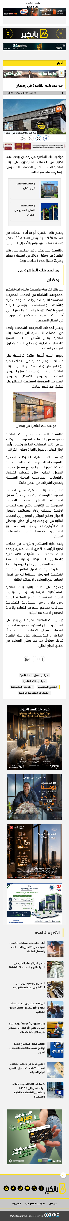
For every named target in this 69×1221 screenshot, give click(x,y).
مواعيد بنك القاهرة (34, 681)
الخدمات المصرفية (19, 167)
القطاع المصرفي (47, 686)
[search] (8, 33)
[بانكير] (34, 32)
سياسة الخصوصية (35, 1203)
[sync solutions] (51, 1216)
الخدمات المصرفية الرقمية (34, 692)
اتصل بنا (16, 1203)
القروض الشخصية (21, 686)
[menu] (60, 33)
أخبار (60, 63)
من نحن (53, 1203)
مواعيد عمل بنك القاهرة (34, 675)
